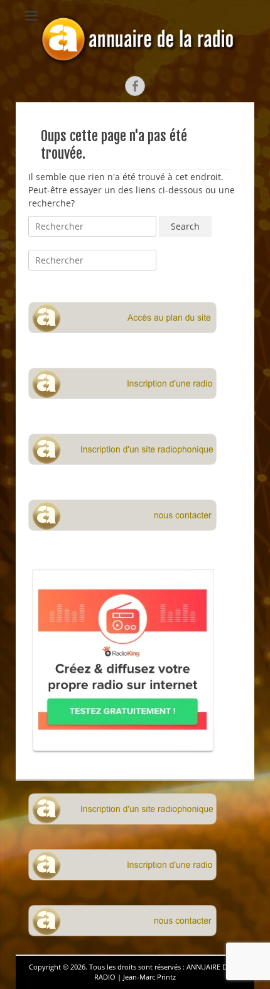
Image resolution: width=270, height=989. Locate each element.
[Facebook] (135, 86)
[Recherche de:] (93, 226)
